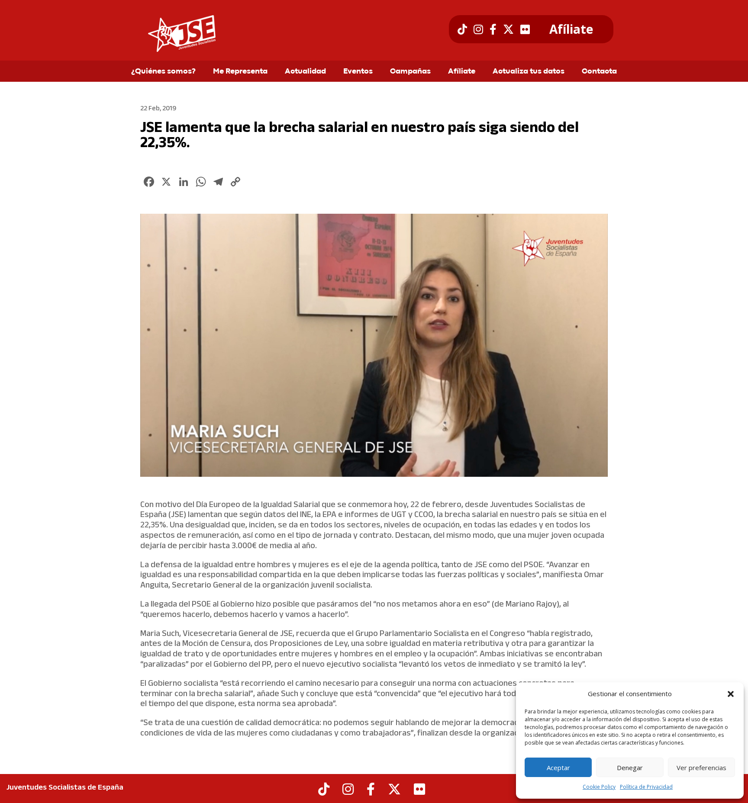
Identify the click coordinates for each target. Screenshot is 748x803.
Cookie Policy (599, 786)
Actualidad (305, 72)
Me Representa (240, 72)
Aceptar (558, 767)
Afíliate (571, 29)
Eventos (358, 72)
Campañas (410, 72)
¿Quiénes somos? (163, 72)
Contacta (599, 72)
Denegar (630, 767)
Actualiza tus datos (528, 72)
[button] (730, 694)
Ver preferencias (701, 767)
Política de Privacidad (646, 786)
